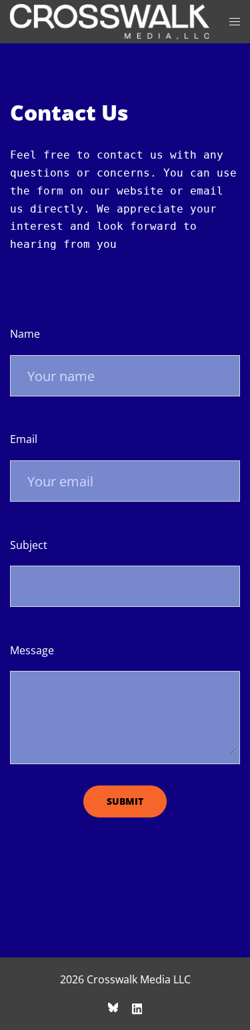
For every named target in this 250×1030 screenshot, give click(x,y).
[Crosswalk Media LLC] (109, 20)
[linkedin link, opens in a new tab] (137, 1007)
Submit (125, 801)
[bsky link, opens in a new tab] (113, 1007)
